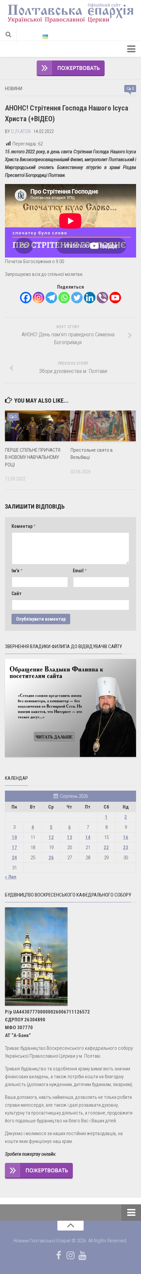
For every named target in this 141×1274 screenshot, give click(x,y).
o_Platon (20, 131)
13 (69, 837)
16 (125, 837)
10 (14, 837)
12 (51, 837)
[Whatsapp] (64, 297)
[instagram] (70, 1255)
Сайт (16, 593)
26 (51, 858)
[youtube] (82, 1255)
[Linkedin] (89, 297)
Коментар (23, 526)
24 (14, 858)
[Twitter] (77, 297)
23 (125, 847)
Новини (13, 89)
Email (80, 570)
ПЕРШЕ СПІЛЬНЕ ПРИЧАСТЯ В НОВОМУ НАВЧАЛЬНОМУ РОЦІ (32, 457)
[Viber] (102, 297)
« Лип (10, 877)
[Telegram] (51, 297)
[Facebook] (25, 297)
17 (14, 847)
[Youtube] (115, 297)
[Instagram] (38, 297)
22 (106, 847)
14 (88, 837)
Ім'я (16, 570)
